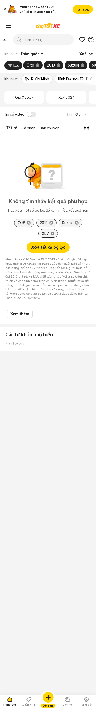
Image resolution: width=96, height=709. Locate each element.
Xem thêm (19, 313)
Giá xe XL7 (24, 97)
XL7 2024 (66, 97)
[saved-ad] (82, 39)
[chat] (90, 39)
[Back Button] (5, 40)
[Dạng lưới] (86, 128)
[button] (5, 9)
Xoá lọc (86, 54)
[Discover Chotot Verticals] (8, 25)
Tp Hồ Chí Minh (37, 79)
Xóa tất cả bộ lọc (48, 247)
